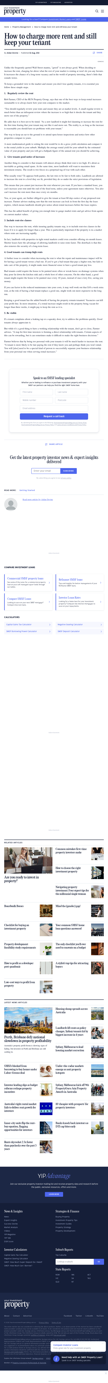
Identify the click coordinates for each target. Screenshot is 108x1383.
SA (73, 1278)
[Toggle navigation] (102, 11)
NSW (58, 1275)
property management (21, 27)
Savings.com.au (37, 1358)
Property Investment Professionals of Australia (29, 1363)
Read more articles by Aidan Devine (38, 499)
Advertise (69, 2)
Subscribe (68, 471)
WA (73, 1275)
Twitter (79, 1316)
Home (6, 27)
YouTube (100, 1316)
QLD (57, 1282)
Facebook (68, 1316)
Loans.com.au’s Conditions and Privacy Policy (71, 425)
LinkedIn (89, 1316)
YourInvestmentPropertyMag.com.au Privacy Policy (37, 425)
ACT (89, 1275)
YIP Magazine (55, 2)
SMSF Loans (80, 19)
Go (99, 1261)
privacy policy (66, 478)
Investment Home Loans (59, 19)
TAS (89, 1278)
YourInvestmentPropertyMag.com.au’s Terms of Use (70, 422)
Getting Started (27, 490)
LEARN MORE (54, 1194)
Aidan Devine (12, 53)
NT (73, 1282)
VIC (57, 1278)
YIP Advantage (41, 2)
